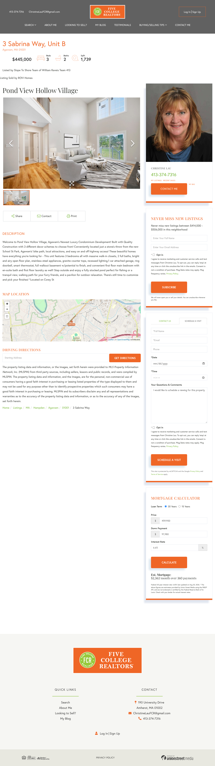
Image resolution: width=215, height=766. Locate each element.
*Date (154, 357)
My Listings (156, 180)
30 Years (172, 506)
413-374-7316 (16, 11)
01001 (65, 407)
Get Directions (125, 358)
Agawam (53, 407)
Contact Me (169, 189)
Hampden (39, 407)
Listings (17, 407)
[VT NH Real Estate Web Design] (177, 757)
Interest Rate (158, 541)
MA (28, 407)
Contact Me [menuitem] (182, 25)
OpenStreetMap (123, 339)
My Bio (192, 184)
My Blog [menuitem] (100, 25)
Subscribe (169, 287)
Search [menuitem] (29, 25)
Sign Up (196, 11)
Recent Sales (169, 180)
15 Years (186, 506)
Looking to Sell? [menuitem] (76, 25)
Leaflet (111, 339)
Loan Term (156, 506)
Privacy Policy (172, 273)
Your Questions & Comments (166, 384)
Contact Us (165, 321)
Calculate (169, 562)
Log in (187, 11)
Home (6, 407)
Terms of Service (157, 474)
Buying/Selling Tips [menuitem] (151, 25)
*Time (154, 371)
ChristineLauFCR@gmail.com (44, 11)
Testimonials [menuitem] (122, 25)
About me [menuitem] (51, 25)
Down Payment (159, 528)
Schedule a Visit (193, 321)
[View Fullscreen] (7, 316)
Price (153, 514)
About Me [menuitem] (65, 708)
